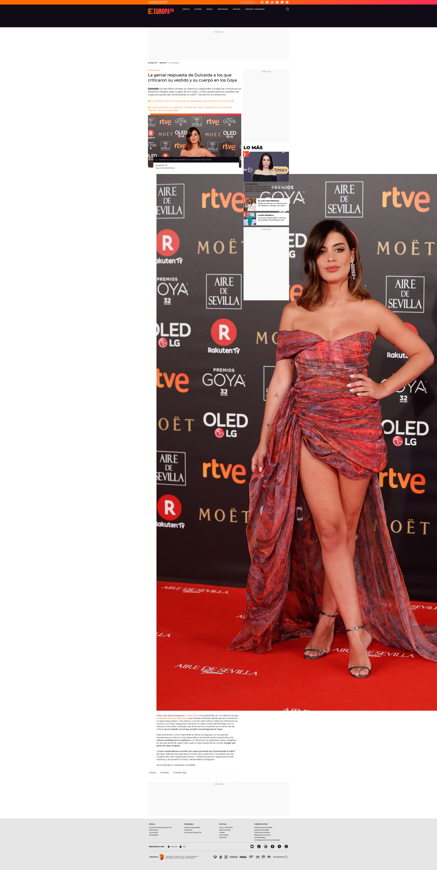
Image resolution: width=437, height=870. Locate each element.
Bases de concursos (262, 835)
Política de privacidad (263, 827)
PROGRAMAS (223, 9)
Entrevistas (153, 830)
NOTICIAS (236, 9)
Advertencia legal (261, 830)
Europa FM (152, 63)
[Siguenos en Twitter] (282, 2)
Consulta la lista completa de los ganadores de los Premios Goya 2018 (192, 101)
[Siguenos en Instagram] (272, 2)
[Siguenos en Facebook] (277, 2)
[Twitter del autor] (166, 165)
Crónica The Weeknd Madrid (158, 1)
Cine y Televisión (226, 827)
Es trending (174, 63)
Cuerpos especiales (192, 827)
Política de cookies (262, 832)
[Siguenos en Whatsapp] (287, 2)
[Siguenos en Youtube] (262, 2)
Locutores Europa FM (192, 832)
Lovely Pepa (191, 715)
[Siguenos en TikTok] (259, 847)
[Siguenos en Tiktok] (267, 2)
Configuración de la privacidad (267, 840)
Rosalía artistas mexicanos (158, 3)
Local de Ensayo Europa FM (160, 827)
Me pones (188, 830)
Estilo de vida (224, 830)
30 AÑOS (198, 9)
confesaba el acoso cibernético (172, 718)
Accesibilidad (259, 837)
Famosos (223, 837)
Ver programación (247, 2)
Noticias (163, 63)
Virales (222, 832)
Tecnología (223, 835)
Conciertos (153, 832)
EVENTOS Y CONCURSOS (254, 9)
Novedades (153, 835)
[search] (287, 9)
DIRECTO (186, 9)
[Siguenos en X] (279, 847)
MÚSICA (210, 9)
